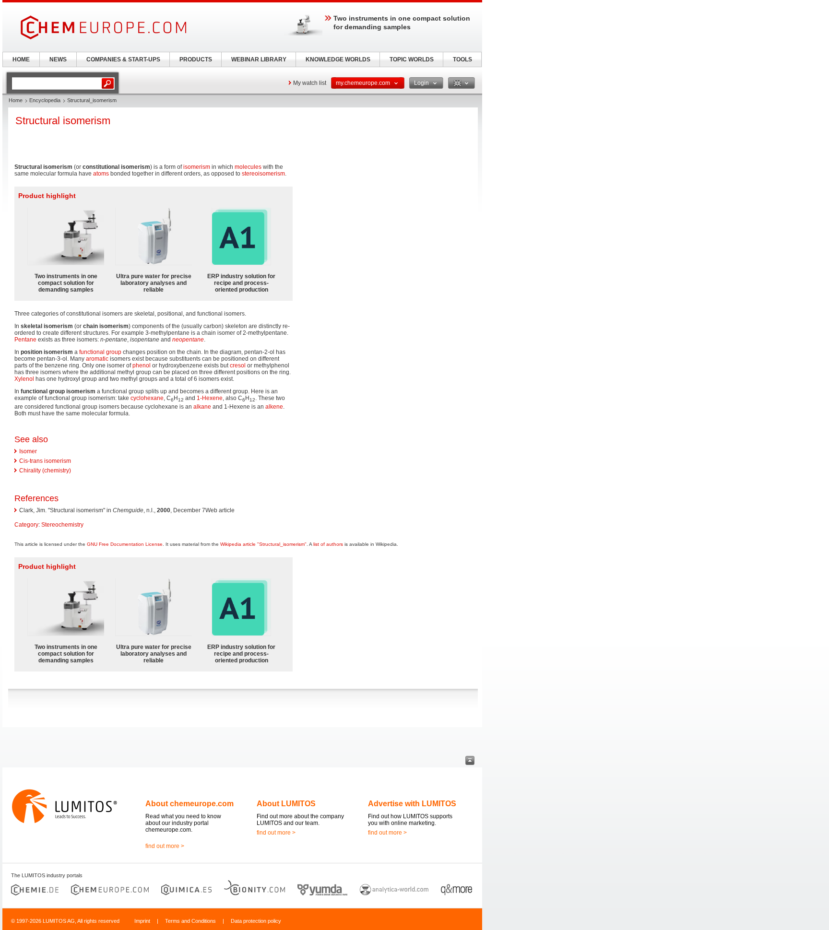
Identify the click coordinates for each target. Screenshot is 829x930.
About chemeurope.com (189, 804)
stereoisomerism (263, 173)
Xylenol (24, 379)
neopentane (188, 339)
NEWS (58, 59)
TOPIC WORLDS (412, 59)
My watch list (309, 83)
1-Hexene (210, 398)
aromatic (97, 358)
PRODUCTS (195, 59)
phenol (141, 365)
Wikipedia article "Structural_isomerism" (263, 544)
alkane (202, 406)
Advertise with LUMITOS (412, 804)
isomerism (196, 167)
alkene (274, 406)
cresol (238, 365)
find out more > (164, 846)
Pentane (25, 339)
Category (26, 524)
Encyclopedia (44, 100)
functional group (100, 352)
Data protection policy (256, 921)
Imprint (142, 921)
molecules (248, 167)
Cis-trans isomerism (45, 461)
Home (16, 100)
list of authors (328, 544)
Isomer (28, 451)
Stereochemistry (62, 524)
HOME (21, 59)
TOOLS (462, 59)
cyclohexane (147, 398)
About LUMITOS (286, 804)
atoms (101, 173)
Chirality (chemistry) (45, 470)
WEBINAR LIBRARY (258, 59)
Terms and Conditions (190, 921)
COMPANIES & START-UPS (123, 59)
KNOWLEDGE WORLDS (338, 59)
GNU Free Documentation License (125, 544)
